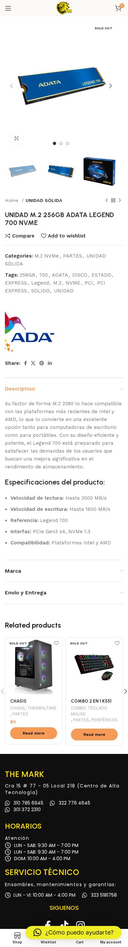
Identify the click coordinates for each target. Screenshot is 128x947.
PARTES (72, 256)
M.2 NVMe (46, 256)
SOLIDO (40, 291)
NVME (73, 283)
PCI (89, 283)
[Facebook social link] (25, 363)
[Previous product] (106, 200)
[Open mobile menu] (8, 8)
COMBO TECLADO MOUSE (89, 711)
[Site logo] (64, 8)
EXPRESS (16, 283)
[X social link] (33, 363)
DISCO (79, 275)
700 (43, 275)
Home (12, 200)
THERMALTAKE (41, 708)
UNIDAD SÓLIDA (44, 200)
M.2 (57, 283)
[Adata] (29, 327)
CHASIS (17, 708)
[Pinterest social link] (41, 363)
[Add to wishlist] (56, 643)
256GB (27, 275)
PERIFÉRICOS (104, 719)
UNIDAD (64, 291)
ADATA (60, 275)
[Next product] (120, 200)
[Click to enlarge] (16, 138)
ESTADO (101, 275)
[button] (73, 932)
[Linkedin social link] (50, 363)
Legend (40, 283)
